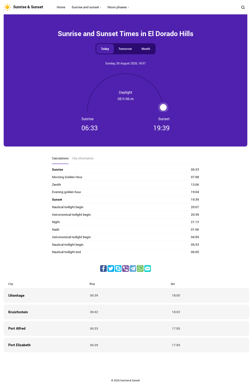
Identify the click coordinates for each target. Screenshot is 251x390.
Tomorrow (125, 49)
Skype (118, 268)
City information (83, 158)
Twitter (110, 268)
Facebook (103, 268)
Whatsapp (140, 268)
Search (243, 7)
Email (147, 268)
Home (61, 7)
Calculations (60, 158)
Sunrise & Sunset (28, 6)
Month (145, 49)
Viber (125, 268)
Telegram (133, 268)
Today (105, 49)
